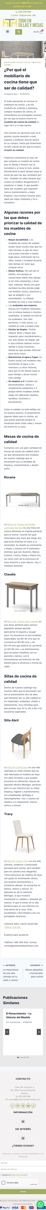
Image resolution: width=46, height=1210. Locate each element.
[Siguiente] (39, 1032)
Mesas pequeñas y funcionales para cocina (34, 971)
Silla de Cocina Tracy (18, 861)
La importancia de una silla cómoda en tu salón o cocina (10, 972)
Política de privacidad (18, 1175)
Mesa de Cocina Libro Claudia (22, 621)
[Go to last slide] (7, 1032)
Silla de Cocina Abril (17, 767)
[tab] (18, 1057)
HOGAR (20, 62)
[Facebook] (17, 1106)
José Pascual (14, 1022)
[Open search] (18, 32)
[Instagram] (12, 1106)
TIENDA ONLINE (12, 927)
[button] (7, 31)
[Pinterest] (23, 1106)
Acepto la (14, 1175)
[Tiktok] (33, 1106)
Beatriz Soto (12, 94)
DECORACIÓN (9, 62)
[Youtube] (28, 1106)
